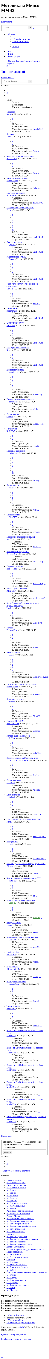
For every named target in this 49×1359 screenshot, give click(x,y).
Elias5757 (13, 517)
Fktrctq (36, 446)
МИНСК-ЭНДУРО (15, 323)
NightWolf (11, 1008)
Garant (9, 925)
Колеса (10, 628)
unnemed (13, 402)
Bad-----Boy (12, 158)
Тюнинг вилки (13, 1006)
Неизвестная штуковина (18, 551)
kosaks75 (37, 814)
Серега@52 (14, 984)
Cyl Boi (12, 244)
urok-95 (36, 947)
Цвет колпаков (13, 795)
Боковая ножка (13, 515)
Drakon (10, 136)
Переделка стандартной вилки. (21, 537)
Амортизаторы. (14, 780)
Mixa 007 (13, 881)
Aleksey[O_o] (13, 969)
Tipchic (10, 608)
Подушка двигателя (16, 193)
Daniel (35, 873)
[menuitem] (21, 39)
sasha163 (37, 753)
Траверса (11, 112)
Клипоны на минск (15, 699)
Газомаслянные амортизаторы (20, 399)
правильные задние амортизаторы (22, 937)
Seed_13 (12, 903)
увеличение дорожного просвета (22, 684)
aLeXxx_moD (39, 598)
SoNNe (10, 289)
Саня (9, 210)
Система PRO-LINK (16, 721)
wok (11, 844)
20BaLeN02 (38, 203)
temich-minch (12, 180)
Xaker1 (12, 701)
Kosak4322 (38, 129)
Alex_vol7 (11, 591)
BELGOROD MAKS (18, 760)
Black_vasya (38, 836)
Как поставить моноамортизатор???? (24, 878)
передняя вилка (14, 922)
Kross (9, 114)
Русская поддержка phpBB (13, 1334)
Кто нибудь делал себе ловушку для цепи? (26, 863)
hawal (35, 932)
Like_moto (37, 623)
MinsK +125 (38, 424)
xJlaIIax (36, 409)
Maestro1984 (38, 858)
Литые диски (13, 485)
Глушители (12, 429)
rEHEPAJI (11, 195)
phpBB (22, 1327)
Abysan (10, 866)
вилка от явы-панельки (17, 178)
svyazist (36, 532)
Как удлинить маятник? (18, 348)
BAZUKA (11, 954)
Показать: (8, 1142)
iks (34, 895)
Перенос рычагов (15, 566)
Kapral (36, 962)
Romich (36, 1001)
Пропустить (6, 22)
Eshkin (36, 151)
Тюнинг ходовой (13, 71)
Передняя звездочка (16, 451)
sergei (9, 822)
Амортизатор (13, 414)
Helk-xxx (13, 453)
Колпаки (11, 134)
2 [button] (7, 93)
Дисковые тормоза (15, 370)
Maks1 (12, 488)
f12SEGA (11, 782)
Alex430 (36, 716)
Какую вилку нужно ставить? (20, 207)
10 (13, 230)
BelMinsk (37, 188)
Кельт (9, 350)
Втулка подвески (14, 242)
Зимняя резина (13, 652)
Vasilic (35, 976)
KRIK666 (11, 325)
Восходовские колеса (16, 981)
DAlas (11, 655)
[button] (7, 95)
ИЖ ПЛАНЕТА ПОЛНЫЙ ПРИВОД (24, 819)
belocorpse (37, 694)
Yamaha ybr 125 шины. (17, 588)
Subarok (36, 731)
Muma (35, 647)
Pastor (11, 259)
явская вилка (13, 967)
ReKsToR (11, 431)
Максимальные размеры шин (20, 156)
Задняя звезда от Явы (16, 257)
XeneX (36, 510)
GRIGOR (13, 940)
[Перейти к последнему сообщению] (44, 129)
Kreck (35, 303)
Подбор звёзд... (14, 952)
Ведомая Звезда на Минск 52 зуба (22, 758)
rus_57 (9, 539)
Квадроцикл (12, 841)
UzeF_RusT (38, 237)
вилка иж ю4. (13, 308)
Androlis (36, 790)
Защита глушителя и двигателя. (21, 900)
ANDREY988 (13, 723)
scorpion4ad (14, 372)
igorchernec (12, 311)
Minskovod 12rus (40, 677)
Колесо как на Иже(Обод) (18, 736)
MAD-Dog (37, 394)
